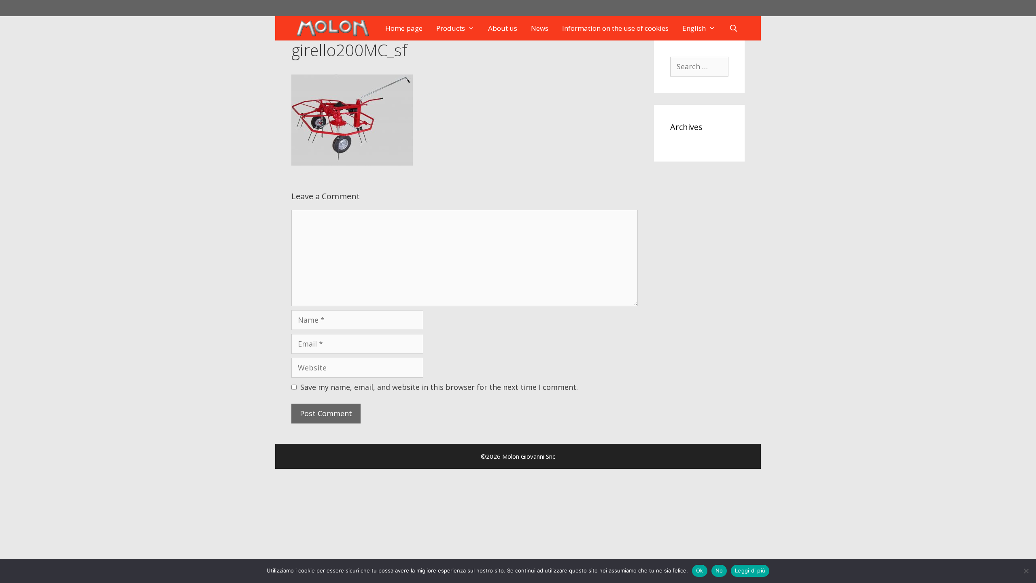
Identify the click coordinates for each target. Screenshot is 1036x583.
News (539, 28)
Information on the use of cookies (615, 28)
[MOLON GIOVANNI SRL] (334, 28)
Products (450, 28)
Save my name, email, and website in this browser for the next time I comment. (439, 387)
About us (502, 28)
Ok (699, 570)
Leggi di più (750, 570)
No (719, 570)
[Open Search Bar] (733, 28)
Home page (403, 28)
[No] (1026, 571)
